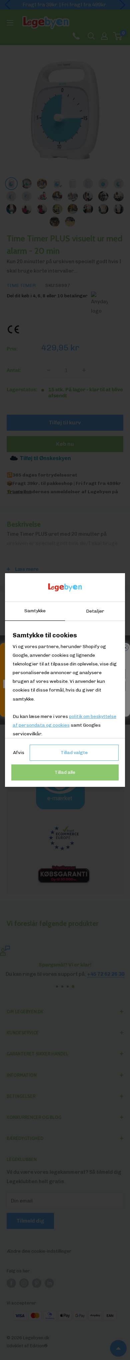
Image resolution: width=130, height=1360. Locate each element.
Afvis (18, 752)
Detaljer (95, 611)
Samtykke (35, 611)
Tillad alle (65, 772)
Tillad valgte (74, 752)
